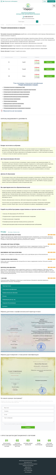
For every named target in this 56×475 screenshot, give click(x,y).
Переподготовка (6, 286)
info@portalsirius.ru (28, 468)
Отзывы (4, 296)
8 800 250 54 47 (28, 16)
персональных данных (21, 423)
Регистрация (51, 1)
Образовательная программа (12, 111)
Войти (45, 1)
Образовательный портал (28, 9)
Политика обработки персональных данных (28, 463)
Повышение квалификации (9, 289)
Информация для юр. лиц (8, 299)
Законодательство (28, 462)
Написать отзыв (16, 232)
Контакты (4, 306)
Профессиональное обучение (9, 292)
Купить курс (49, 62)
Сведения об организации (9, 303)
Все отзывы (10, 232)
